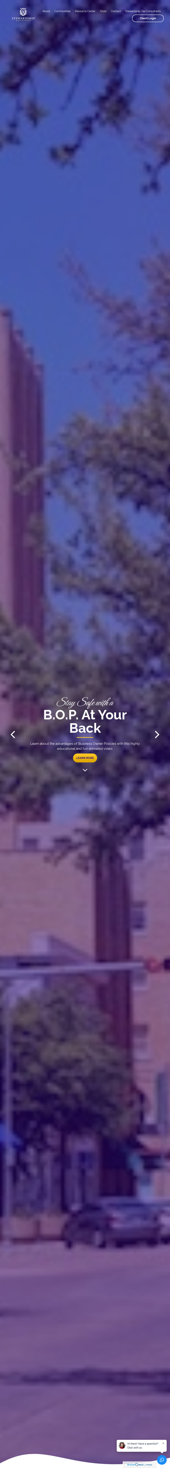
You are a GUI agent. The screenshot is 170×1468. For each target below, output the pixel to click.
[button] (46, 11)
